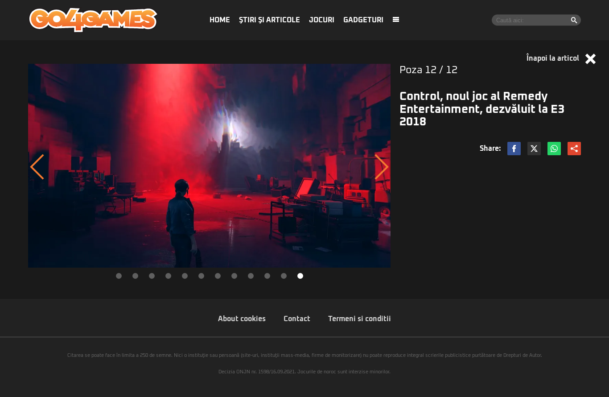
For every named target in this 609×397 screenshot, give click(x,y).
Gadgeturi (363, 20)
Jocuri (321, 20)
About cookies (242, 319)
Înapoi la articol (554, 58)
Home (220, 20)
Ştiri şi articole (269, 20)
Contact (297, 319)
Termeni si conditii (359, 319)
